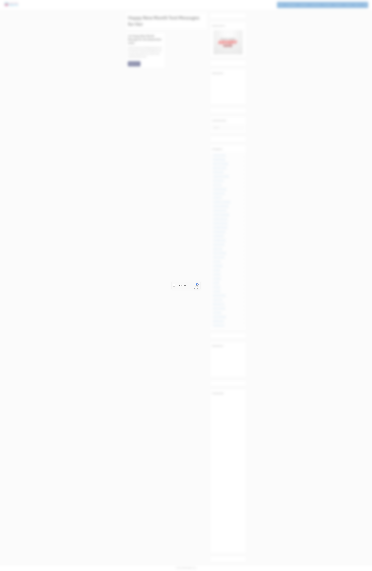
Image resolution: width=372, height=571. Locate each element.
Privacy (195, 288)
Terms (198, 288)
